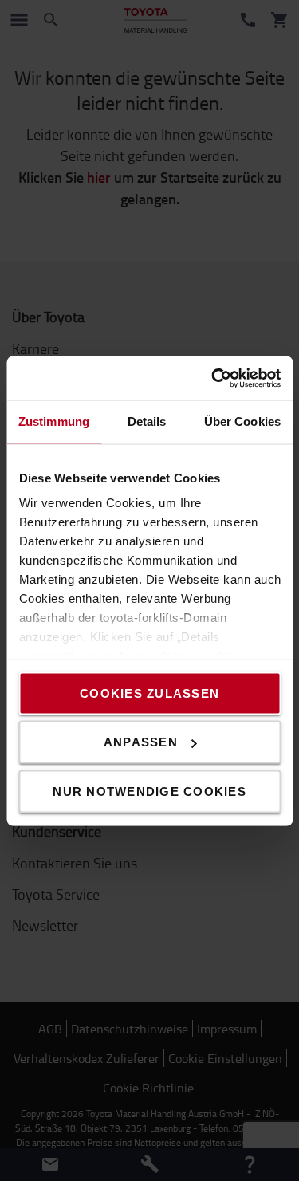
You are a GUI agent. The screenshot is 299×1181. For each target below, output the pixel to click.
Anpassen (141, 742)
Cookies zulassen (149, 692)
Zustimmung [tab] (53, 421)
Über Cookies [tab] (242, 421)
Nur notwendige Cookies (149, 790)
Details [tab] (147, 421)
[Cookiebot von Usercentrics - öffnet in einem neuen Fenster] (213, 378)
